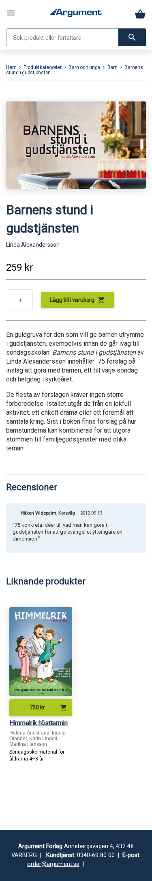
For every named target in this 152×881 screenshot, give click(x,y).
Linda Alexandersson (33, 244)
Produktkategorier (43, 67)
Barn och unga (84, 67)
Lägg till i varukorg (77, 300)
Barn (112, 67)
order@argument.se (53, 864)
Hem (11, 67)
